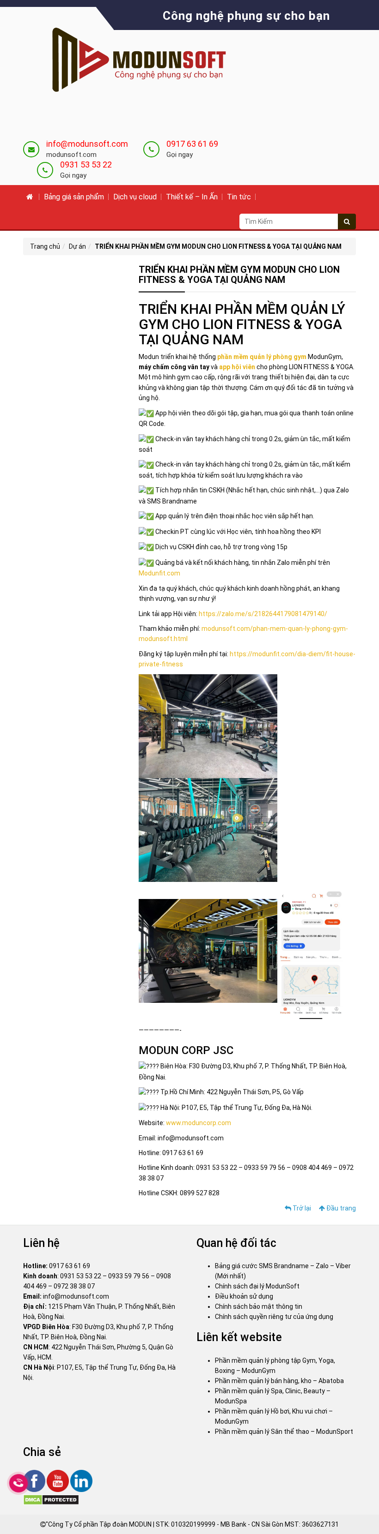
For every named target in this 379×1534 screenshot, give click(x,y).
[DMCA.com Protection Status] (51, 1499)
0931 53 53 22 (86, 164)
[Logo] (131, 61)
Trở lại (301, 1208)
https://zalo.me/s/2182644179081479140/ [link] (263, 613)
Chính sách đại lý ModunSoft (257, 1286)
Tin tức (239, 196)
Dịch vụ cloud (135, 196)
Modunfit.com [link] (159, 573)
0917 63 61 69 (192, 144)
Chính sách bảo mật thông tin (258, 1306)
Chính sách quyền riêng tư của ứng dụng (274, 1316)
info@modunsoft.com (87, 144)
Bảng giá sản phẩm (74, 196)
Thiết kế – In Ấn (192, 196)
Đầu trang (340, 1208)
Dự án (77, 246)
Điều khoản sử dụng (244, 1296)
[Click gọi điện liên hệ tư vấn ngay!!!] (18, 1483)
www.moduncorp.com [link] (198, 1123)
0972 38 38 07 (74, 1286)
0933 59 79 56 (128, 1276)
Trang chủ (45, 246)
